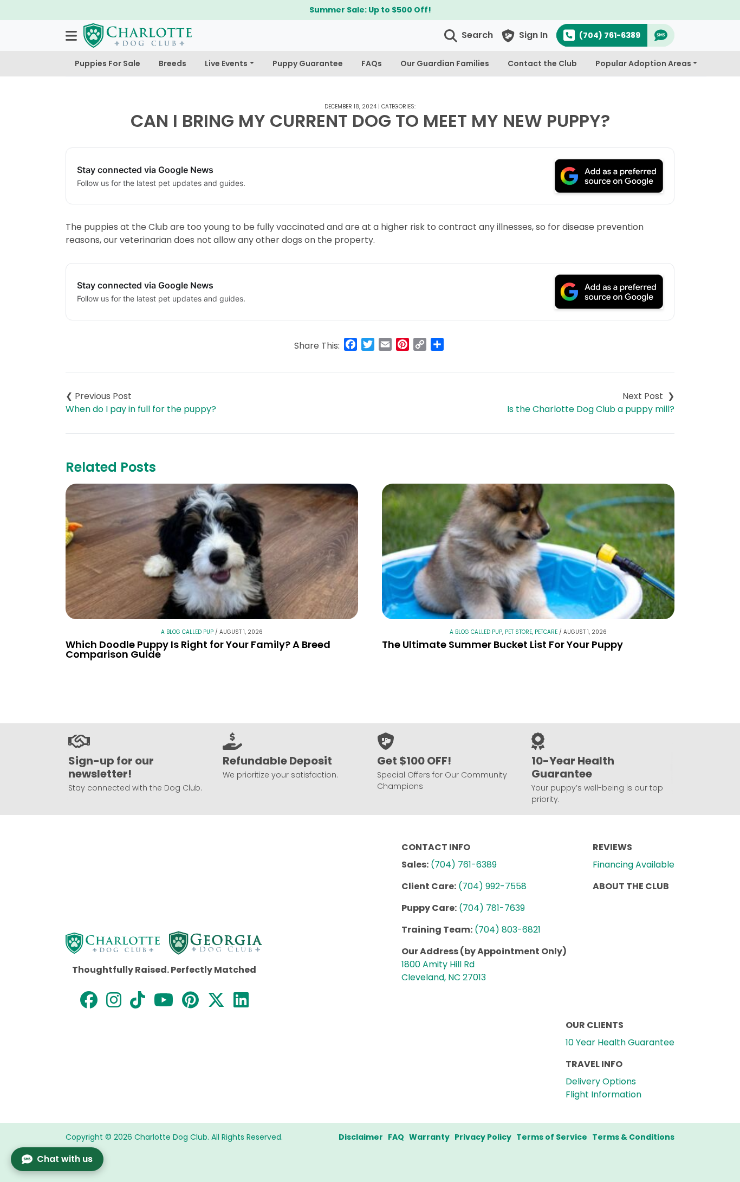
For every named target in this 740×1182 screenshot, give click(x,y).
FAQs (371, 63)
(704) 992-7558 (492, 886)
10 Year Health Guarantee (620, 1042)
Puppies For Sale (107, 63)
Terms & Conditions (633, 1137)
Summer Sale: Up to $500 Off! (370, 9)
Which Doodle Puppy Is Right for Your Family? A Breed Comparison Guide (198, 649)
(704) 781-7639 (492, 908)
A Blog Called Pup (187, 632)
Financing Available (633, 864)
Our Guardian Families (444, 63)
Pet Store (518, 632)
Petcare (546, 632)
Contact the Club (542, 63)
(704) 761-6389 (464, 864)
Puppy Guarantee (307, 63)
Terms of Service (551, 1137)
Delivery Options (601, 1081)
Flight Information (603, 1094)
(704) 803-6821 (508, 929)
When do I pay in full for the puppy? (141, 409)
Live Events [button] (226, 63)
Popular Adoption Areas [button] (643, 63)
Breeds (172, 63)
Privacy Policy (483, 1137)
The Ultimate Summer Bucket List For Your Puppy (502, 644)
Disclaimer (361, 1137)
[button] (72, 35)
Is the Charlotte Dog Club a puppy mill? (590, 409)
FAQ (396, 1137)
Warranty (429, 1137)
